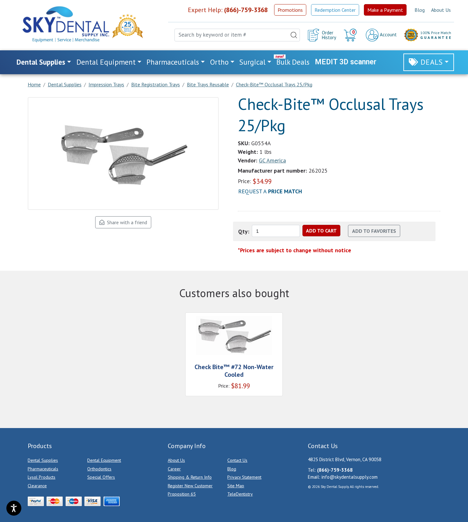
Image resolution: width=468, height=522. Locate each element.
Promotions (290, 10)
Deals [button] (432, 62)
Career (174, 469)
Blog (420, 10)
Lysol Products (41, 477)
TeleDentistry (240, 494)
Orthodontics (99, 469)
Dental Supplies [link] (41, 62)
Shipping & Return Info (190, 477)
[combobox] (237, 35)
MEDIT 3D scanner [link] (345, 62)
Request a (270, 191)
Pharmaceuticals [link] (172, 62)
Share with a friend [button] (125, 222)
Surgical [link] (252, 62)
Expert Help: (228, 10)
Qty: (243, 231)
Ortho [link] (219, 62)
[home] (65, 24)
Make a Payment (385, 10)
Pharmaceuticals (43, 469)
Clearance (37, 486)
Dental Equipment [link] (106, 62)
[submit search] (293, 35)
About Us (441, 10)
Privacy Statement (244, 477)
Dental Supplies (43, 460)
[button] (351, 35)
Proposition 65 (182, 494)
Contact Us (237, 460)
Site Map (235, 486)
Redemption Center (335, 10)
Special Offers (101, 477)
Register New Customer (190, 486)
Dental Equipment (104, 460)
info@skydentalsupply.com (350, 477)
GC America (272, 160)
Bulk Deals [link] (292, 62)
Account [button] (388, 35)
